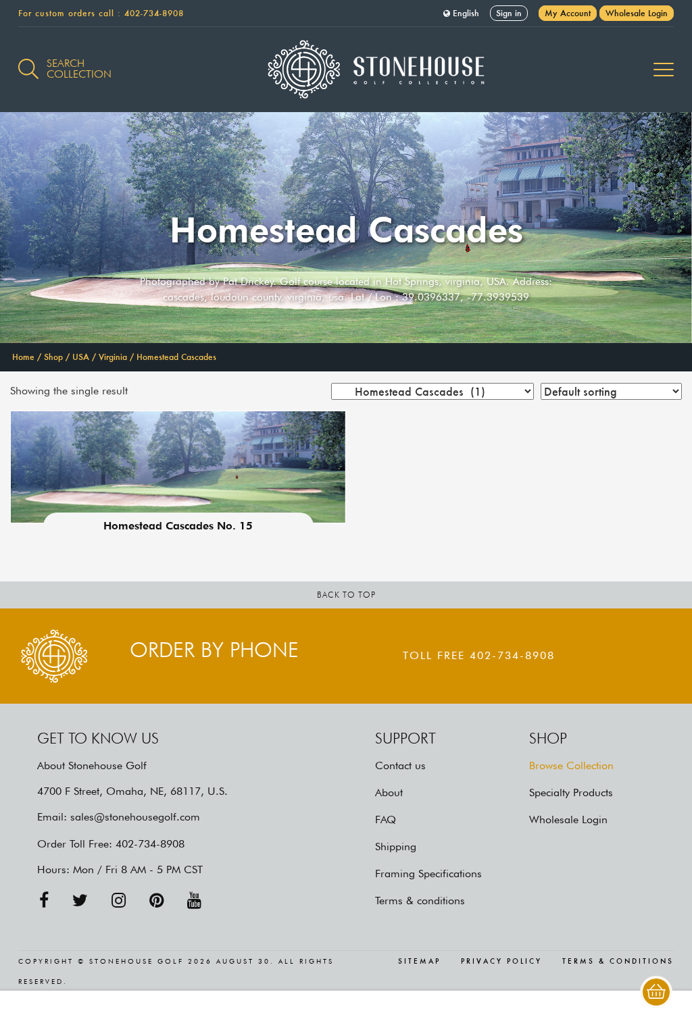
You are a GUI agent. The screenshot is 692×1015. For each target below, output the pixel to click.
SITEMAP (419, 961)
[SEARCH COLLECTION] (28, 61)
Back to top (346, 595)
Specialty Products (571, 792)
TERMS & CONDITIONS (618, 961)
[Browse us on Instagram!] (118, 900)
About (389, 792)
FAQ (385, 819)
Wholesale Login (637, 13)
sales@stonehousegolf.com (135, 816)
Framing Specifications (428, 873)
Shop (53, 357)
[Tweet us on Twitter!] (80, 900)
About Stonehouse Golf (92, 765)
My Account (568, 13)
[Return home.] (346, 69)
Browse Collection (571, 765)
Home (23, 357)
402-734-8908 (154, 13)
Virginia (113, 357)
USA (80, 357)
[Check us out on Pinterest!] (156, 900)
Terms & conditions (420, 900)
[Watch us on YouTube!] (194, 900)
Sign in (509, 13)
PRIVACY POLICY (501, 961)
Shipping (395, 846)
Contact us (400, 765)
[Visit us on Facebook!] (44, 900)
